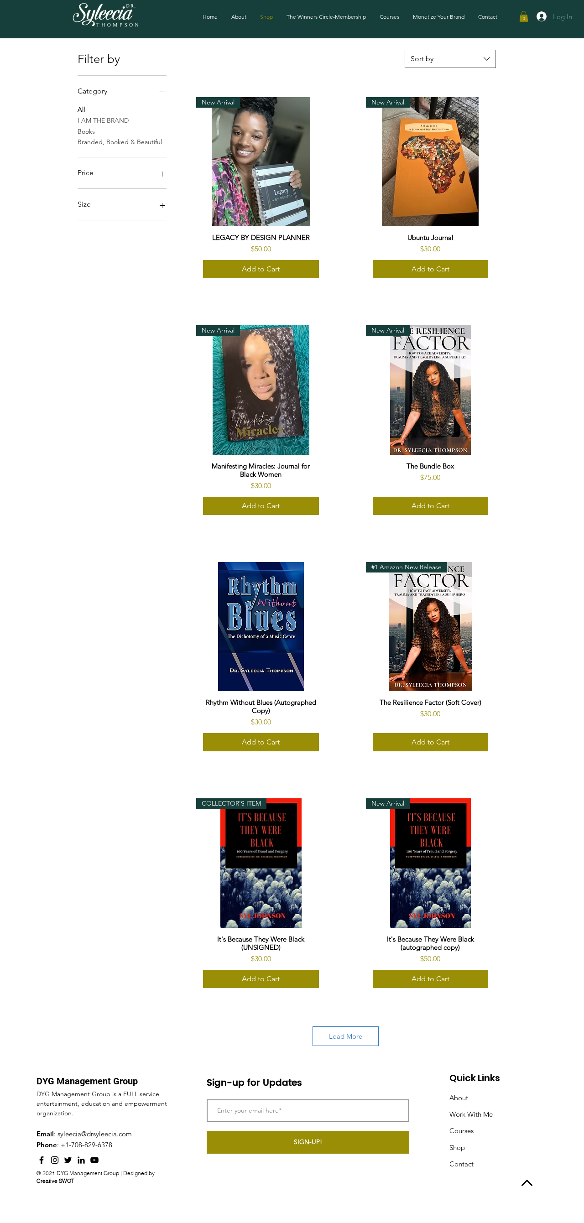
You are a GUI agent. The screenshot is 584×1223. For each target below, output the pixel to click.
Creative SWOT (55, 1180)
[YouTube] (94, 1160)
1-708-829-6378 (88, 1144)
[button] (523, 16)
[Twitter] (68, 1160)
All (81, 109)
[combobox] (450, 59)
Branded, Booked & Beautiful (120, 142)
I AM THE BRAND (103, 120)
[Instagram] (55, 1160)
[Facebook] (41, 1160)
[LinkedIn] (81, 1160)
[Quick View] (260, 626)
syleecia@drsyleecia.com (94, 1133)
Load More (345, 1036)
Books (86, 131)
